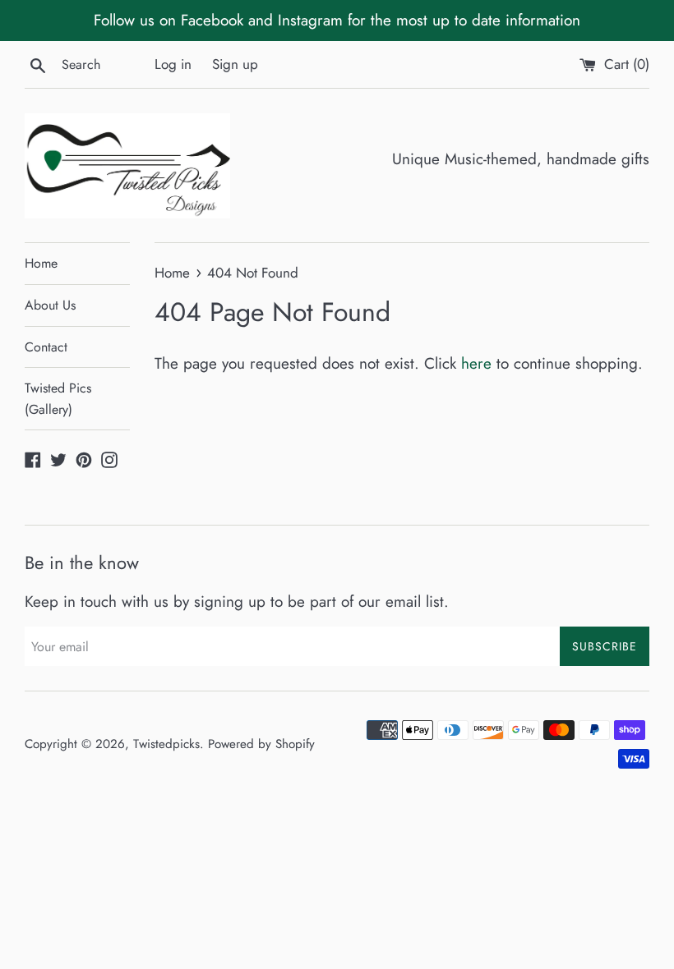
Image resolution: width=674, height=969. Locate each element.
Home (41, 263)
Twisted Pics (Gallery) (58, 399)
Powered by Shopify (261, 744)
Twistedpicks (166, 744)
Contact (46, 347)
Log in (173, 64)
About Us (50, 305)
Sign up (235, 64)
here (476, 363)
